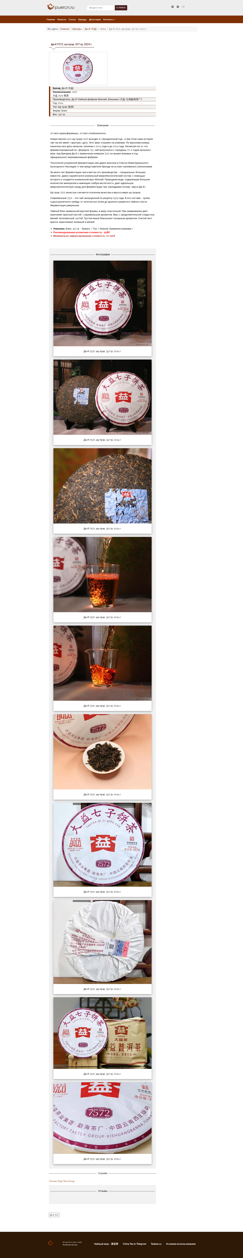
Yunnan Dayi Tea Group (62, 1181)
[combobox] (101, 7)
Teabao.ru (156, 1243)
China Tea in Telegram (134, 1243)
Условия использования (181, 1243)
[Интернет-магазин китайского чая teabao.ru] (183, 7)
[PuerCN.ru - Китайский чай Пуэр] (64, 6)
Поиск (122, 8)
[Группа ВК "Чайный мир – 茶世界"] (173, 7)
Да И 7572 (54, 1215)
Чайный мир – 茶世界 (106, 1243)
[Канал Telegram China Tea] (178, 7)
